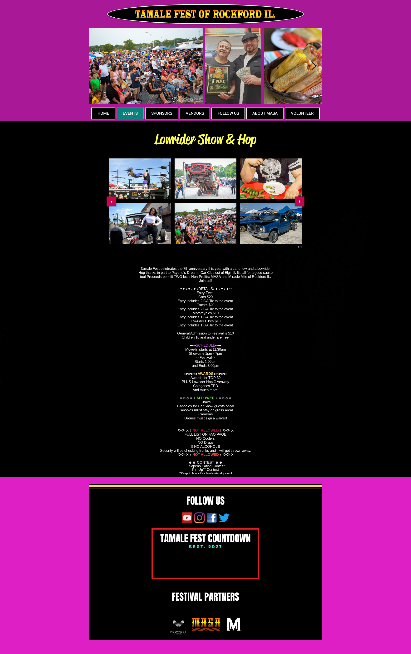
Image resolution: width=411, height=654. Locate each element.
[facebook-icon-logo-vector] (211, 517)
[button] (140, 178)
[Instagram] (199, 517)
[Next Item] (314, 66)
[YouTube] (187, 517)
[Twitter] (224, 517)
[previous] (111, 201)
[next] (299, 201)
